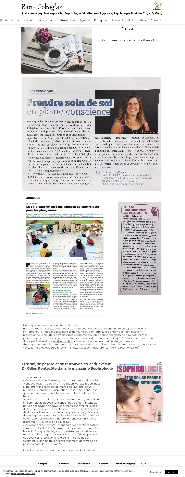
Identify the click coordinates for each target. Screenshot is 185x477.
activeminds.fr (63, 341)
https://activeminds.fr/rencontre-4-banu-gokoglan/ (106, 347)
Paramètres (155, 472)
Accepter (172, 472)
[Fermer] (181, 472)
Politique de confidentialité (23, 473)
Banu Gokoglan (42, 7)
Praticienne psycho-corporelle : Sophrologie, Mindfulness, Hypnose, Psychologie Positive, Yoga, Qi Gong (92, 13)
